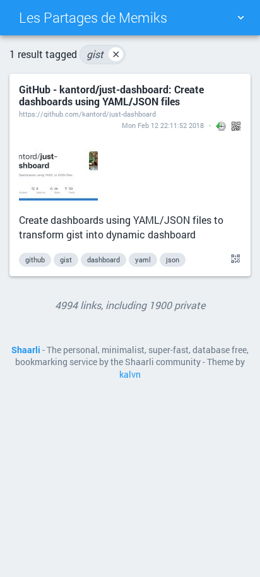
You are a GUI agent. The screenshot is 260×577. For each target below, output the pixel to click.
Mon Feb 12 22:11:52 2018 (163, 125)
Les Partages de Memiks (93, 17)
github (35, 259)
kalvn (130, 374)
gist (103, 54)
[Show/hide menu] (240, 18)
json (172, 259)
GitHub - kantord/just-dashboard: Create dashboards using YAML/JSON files (111, 95)
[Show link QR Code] (233, 259)
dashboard (103, 259)
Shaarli (25, 350)
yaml (143, 259)
